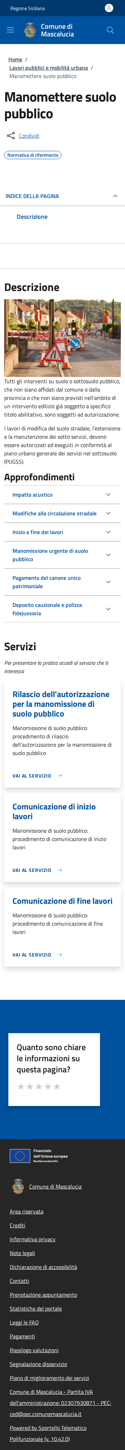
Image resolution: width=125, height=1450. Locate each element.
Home (15, 59)
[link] (38, 775)
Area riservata (26, 1211)
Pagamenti (22, 1336)
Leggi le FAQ (24, 1322)
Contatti (19, 1281)
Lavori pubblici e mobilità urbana (48, 67)
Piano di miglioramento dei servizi (49, 1378)
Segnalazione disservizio (38, 1364)
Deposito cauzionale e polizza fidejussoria (47, 609)
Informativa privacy (33, 1239)
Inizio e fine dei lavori (37, 532)
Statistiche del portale (36, 1308)
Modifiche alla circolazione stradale (54, 513)
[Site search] (110, 30)
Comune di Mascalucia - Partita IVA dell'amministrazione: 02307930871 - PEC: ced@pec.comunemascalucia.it (60, 1403)
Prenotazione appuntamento (43, 1294)
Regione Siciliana (27, 8)
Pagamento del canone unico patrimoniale (46, 582)
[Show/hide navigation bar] (10, 29)
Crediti (17, 1225)
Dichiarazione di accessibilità (43, 1267)
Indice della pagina (32, 196)
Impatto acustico (32, 494)
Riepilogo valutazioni (34, 1350)
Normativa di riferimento (32, 154)
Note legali (22, 1253)
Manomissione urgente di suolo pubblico (50, 555)
